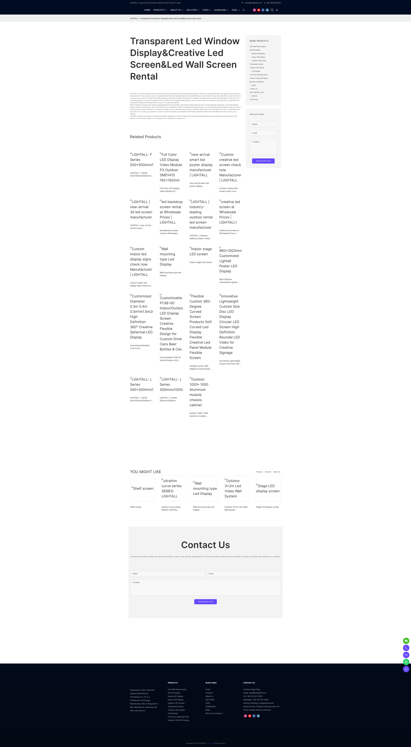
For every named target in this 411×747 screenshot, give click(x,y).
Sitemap (211, 743)
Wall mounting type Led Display (170, 274)
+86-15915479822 (273, 3)
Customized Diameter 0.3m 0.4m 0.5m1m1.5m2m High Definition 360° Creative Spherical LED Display (141, 347)
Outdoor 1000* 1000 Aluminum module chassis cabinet (199, 414)
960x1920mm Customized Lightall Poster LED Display (228, 281)
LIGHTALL (134, 18)
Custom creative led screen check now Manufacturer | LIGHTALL (230, 190)
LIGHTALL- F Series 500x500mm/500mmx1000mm (141, 174)
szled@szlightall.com (253, 3)
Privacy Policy (220, 743)
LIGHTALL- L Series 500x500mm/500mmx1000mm (141, 399)
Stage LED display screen (267, 507)
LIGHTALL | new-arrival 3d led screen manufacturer (140, 227)
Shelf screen (135, 507)
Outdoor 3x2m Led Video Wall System (236, 508)
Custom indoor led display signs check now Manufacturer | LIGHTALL (141, 284)
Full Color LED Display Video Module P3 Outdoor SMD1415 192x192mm (169, 190)
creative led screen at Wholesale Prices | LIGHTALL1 (229, 232)
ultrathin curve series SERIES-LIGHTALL (171, 508)
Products (259, 472)
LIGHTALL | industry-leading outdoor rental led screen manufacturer (201, 237)
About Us (276, 472)
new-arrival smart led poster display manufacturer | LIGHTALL (201, 184)
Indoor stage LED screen (201, 262)
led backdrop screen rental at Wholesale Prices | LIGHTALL (169, 232)
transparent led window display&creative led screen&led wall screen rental (171, 18)
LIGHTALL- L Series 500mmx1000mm (168, 399)
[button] (244, 10)
